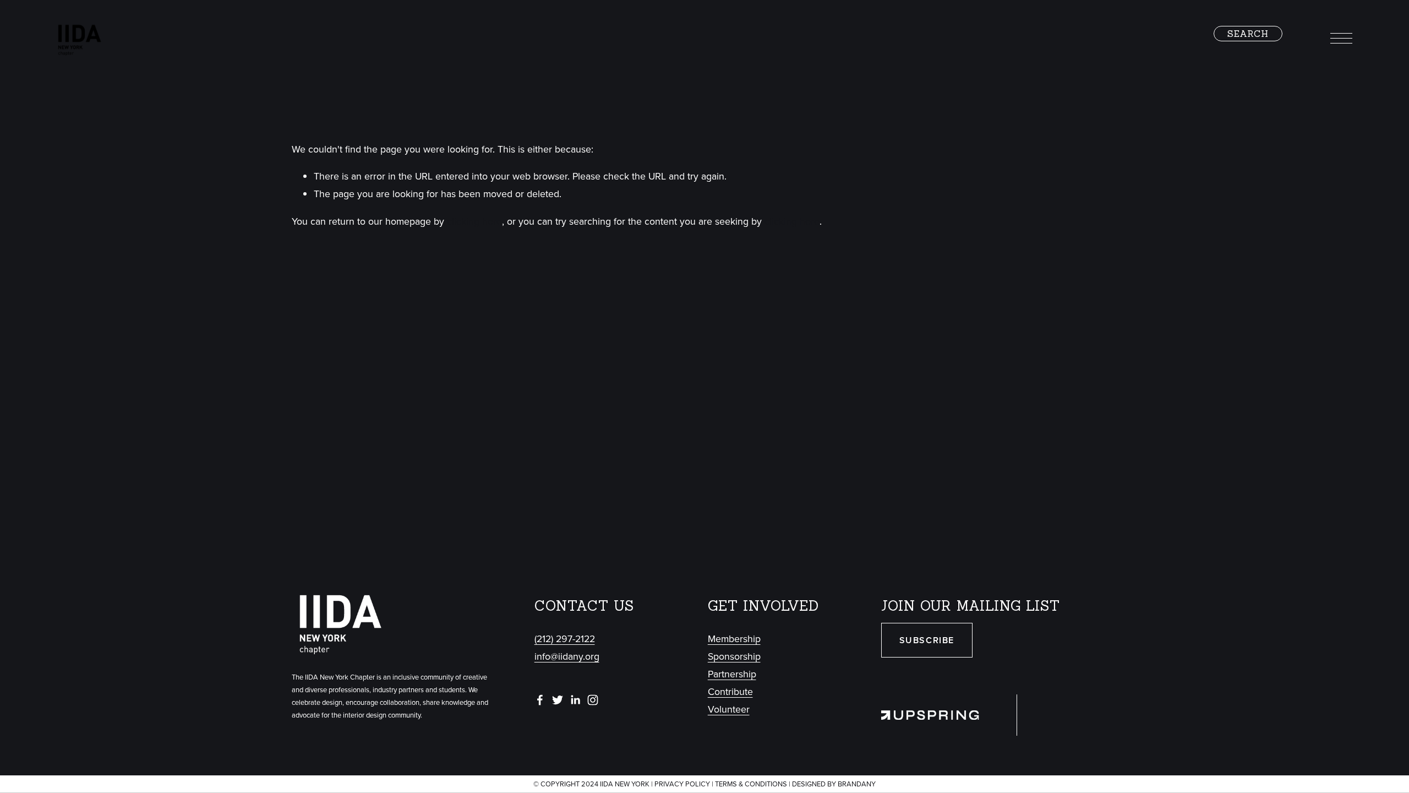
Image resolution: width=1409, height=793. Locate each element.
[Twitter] (557, 699)
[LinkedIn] (575, 699)
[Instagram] (592, 699)
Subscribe (926, 640)
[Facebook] (539, 699)
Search (1248, 33)
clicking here (474, 221)
